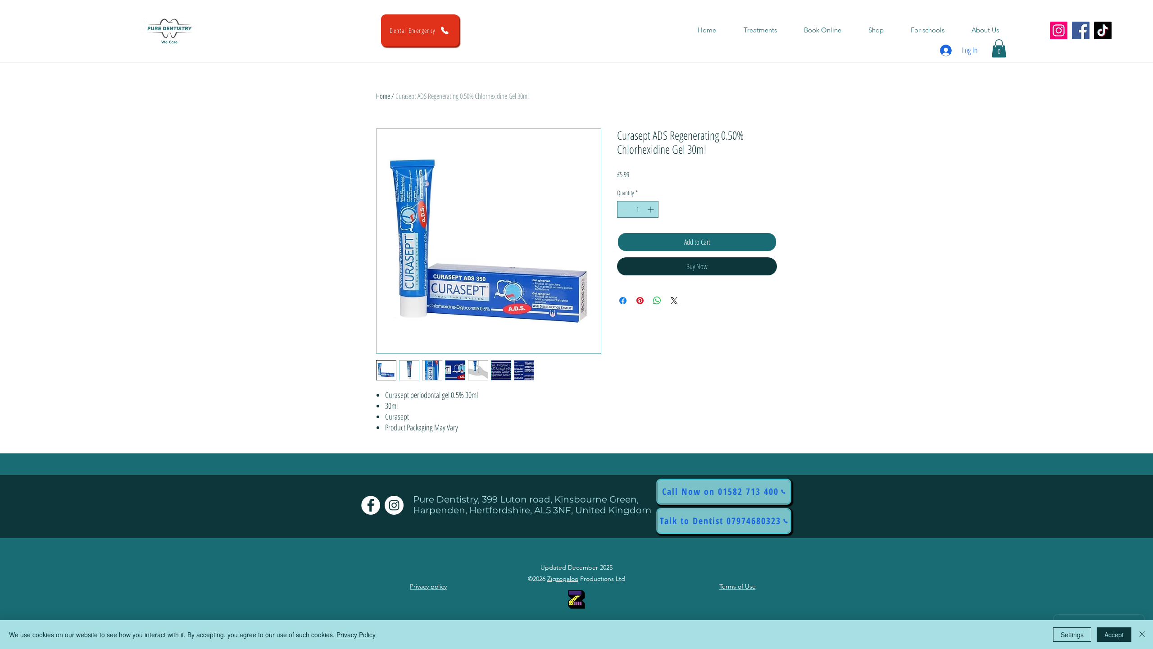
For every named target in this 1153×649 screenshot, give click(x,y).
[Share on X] (674, 300)
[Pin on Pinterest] (640, 300)
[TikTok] (1103, 30)
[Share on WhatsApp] (657, 300)
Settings (1072, 634)
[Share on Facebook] (622, 300)
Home (383, 96)
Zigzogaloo (562, 579)
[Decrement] (624, 209)
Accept (1114, 634)
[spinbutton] (638, 209)
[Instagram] (1058, 30)
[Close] (1142, 634)
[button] (999, 48)
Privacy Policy (356, 634)
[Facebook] (1080, 30)
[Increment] (651, 209)
